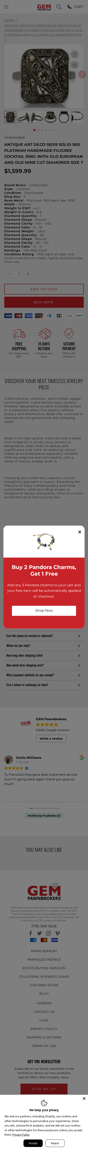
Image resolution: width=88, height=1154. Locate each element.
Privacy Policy (21, 1135)
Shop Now (44, 611)
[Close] (84, 1098)
